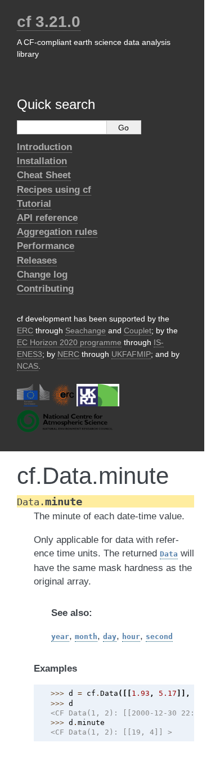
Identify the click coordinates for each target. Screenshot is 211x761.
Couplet (137, 330)
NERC (68, 354)
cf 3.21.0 (48, 21)
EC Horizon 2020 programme (69, 342)
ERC (25, 330)
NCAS (27, 365)
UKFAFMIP (131, 354)
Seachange (85, 330)
